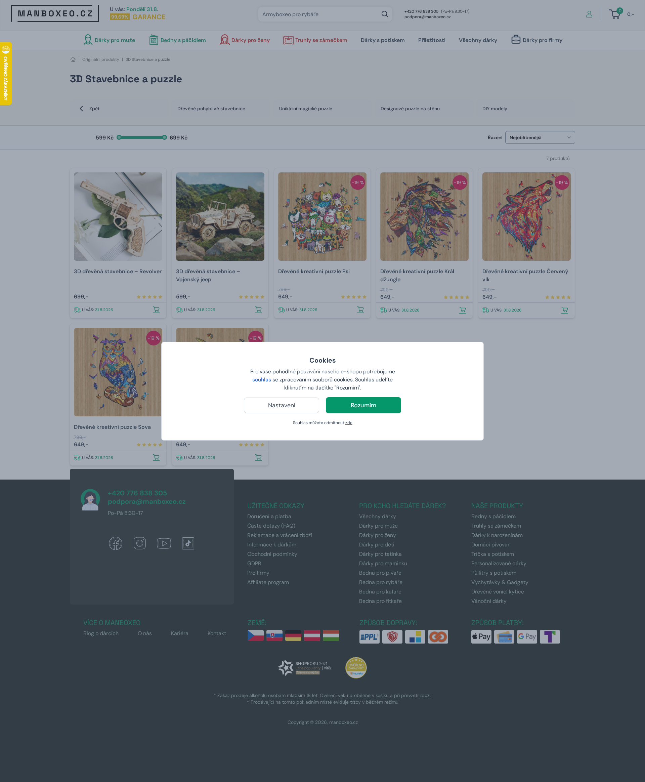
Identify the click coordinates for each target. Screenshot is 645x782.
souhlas (261, 379)
